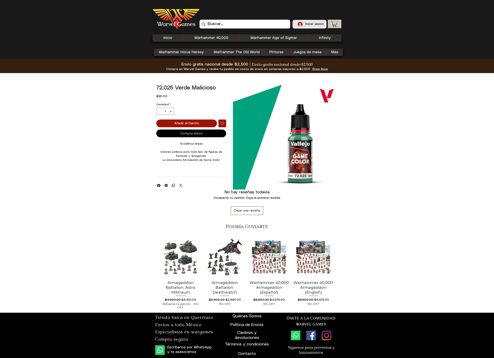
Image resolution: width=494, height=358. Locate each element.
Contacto (247, 354)
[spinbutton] (165, 111)
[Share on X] (180, 185)
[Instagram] (326, 335)
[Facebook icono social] (311, 335)
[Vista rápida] (180, 257)
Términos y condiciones (247, 344)
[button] (334, 24)
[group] (247, 273)
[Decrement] (159, 111)
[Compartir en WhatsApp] (173, 185)
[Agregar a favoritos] (222, 123)
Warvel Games (176, 24)
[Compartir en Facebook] (158, 185)
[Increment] (171, 111)
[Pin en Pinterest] (166, 185)
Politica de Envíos (246, 325)
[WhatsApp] (160, 350)
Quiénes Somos (247, 316)
